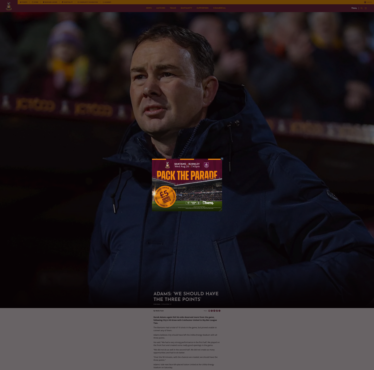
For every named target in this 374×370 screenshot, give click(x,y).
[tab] (222, 158)
